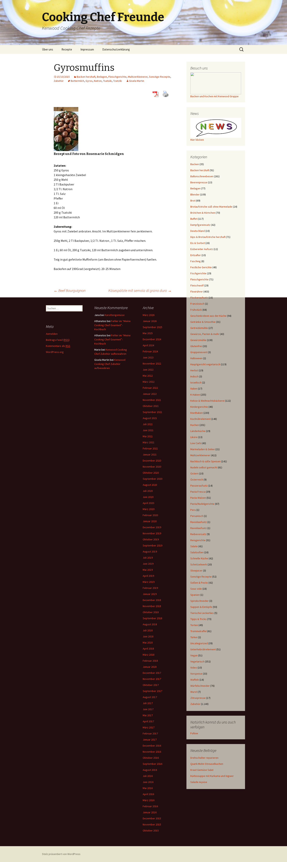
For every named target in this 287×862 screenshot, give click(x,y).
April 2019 (148, 576)
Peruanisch (196, 516)
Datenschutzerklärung (116, 49)
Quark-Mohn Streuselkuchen (206, 764)
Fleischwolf (197, 285)
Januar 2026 (150, 321)
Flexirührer (196, 291)
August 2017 (150, 697)
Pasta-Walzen (198, 497)
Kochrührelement (200, 419)
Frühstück (196, 309)
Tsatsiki (107, 81)
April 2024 (148, 345)
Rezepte (67, 49)
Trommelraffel (198, 631)
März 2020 (148, 509)
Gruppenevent (198, 352)
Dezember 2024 (152, 339)
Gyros (89, 81)
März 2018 (148, 654)
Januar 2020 (150, 521)
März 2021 (148, 442)
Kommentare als (58, 346)
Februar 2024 (150, 351)
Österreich (196, 479)
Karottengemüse (115, 315)
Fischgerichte (198, 273)
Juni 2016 (148, 782)
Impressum (87, 49)
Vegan (194, 655)
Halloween (196, 358)
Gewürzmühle (198, 340)
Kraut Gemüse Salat (201, 770)
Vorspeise (196, 673)
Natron (98, 81)
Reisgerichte (197, 540)
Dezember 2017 (152, 673)
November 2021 (152, 400)
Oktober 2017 (151, 685)
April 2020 (148, 503)
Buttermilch (77, 81)
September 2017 (152, 691)
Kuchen (194, 425)
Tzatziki (117, 81)
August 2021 (150, 418)
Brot (192, 200)
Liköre (194, 437)
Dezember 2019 (152, 527)
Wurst (193, 692)
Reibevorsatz (198, 534)
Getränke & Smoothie (203, 322)
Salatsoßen (197, 552)
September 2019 (152, 545)
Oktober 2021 (151, 406)
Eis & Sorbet (197, 243)
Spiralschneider (199, 601)
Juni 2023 (148, 357)
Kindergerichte (199, 407)
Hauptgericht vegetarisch (205, 364)
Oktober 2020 (151, 472)
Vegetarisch (197, 661)
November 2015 (152, 824)
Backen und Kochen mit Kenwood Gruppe (214, 96)
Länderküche (197, 431)
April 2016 (148, 794)
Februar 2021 (150, 448)
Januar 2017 (150, 739)
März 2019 (148, 582)
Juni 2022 (148, 369)
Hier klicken (197, 139)
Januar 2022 (150, 394)
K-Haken (195, 394)
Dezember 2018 (152, 600)
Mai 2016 (148, 788)
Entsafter (195, 255)
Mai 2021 (148, 436)
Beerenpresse (198, 182)
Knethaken (196, 413)
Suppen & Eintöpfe (201, 607)
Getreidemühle (199, 328)
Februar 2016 (150, 806)
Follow (194, 733)
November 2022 (152, 363)
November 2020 (152, 466)
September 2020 (152, 478)
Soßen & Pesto (199, 582)
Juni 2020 (148, 497)
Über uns (47, 49)
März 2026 (148, 315)
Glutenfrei (196, 346)
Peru (193, 510)
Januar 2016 (150, 812)
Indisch (194, 376)
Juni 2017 (148, 709)
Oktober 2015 (151, 830)
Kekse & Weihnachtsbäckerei (207, 400)
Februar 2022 (150, 388)
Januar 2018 (150, 667)
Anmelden (52, 334)
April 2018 (148, 648)
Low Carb (195, 443)
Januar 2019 (150, 594)
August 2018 (150, 624)
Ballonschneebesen (201, 176)
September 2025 (152, 327)
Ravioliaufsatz (198, 522)
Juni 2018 (148, 636)
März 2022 (148, 381)
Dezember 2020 (152, 460)
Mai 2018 (148, 642)
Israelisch (195, 382)
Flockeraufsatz (199, 297)
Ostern (194, 473)
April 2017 (148, 721)
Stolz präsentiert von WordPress (61, 854)
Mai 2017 (148, 715)
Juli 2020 (148, 491)
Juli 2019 (148, 557)
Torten (194, 625)
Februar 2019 (150, 588)
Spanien (195, 595)
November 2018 (152, 606)
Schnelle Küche (199, 558)
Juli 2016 (148, 776)
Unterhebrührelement (203, 649)
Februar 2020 (150, 515)
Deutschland (197, 231)
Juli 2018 (148, 630)
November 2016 (152, 751)
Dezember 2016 (152, 745)
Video (193, 667)
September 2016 (152, 764)
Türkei (193, 637)
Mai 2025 (148, 333)
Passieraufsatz (199, 485)
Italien (193, 388)
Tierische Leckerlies (202, 613)
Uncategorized (199, 643)
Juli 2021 (148, 424)
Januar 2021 (150, 454)
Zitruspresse (198, 698)
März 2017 (148, 727)
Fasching (195, 261)
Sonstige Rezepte (159, 76)
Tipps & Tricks (198, 619)
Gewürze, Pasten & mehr (204, 334)
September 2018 (152, 618)
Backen (194, 164)
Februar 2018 (150, 660)
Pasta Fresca (197, 491)
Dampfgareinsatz (200, 225)
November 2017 (152, 679)
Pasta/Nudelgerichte (202, 504)
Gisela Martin (136, 81)
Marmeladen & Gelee (202, 449)
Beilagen (102, 76)
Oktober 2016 (151, 757)
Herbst (194, 370)
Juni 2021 (148, 430)
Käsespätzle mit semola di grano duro (140, 290)
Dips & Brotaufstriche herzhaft (208, 237)
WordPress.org (55, 352)
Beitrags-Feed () (58, 340)
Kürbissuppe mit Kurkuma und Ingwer (212, 776)
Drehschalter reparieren (204, 757)
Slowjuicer (196, 570)
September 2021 (152, 412)
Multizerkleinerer (138, 76)
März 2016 (148, 800)
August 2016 (150, 770)
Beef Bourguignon (70, 290)
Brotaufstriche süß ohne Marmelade (211, 206)
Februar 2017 (150, 733)
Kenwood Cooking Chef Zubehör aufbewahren (109, 364)
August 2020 (150, 485)
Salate (194, 546)
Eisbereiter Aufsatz (201, 249)
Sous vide (196, 588)
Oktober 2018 (151, 612)
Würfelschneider (200, 685)
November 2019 (152, 533)
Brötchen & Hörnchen (202, 212)
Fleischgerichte (117, 76)
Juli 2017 (148, 703)
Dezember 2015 (152, 818)
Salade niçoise (198, 782)
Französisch (197, 303)
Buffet (193, 218)
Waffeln (194, 679)
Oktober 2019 (151, 539)
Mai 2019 (148, 569)
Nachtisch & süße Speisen (205, 461)
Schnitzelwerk (198, 564)
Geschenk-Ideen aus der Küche (208, 316)
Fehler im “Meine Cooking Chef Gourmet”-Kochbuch (112, 325)
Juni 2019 (148, 563)
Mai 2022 (148, 375)
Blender (195, 194)
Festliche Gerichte (201, 267)
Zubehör (59, 81)
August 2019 (150, 551)
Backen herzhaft (86, 76)
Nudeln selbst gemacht (203, 467)
